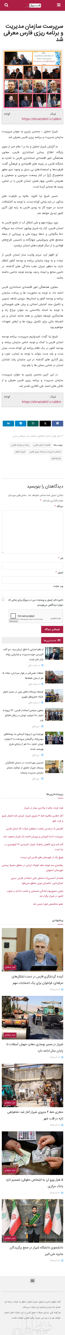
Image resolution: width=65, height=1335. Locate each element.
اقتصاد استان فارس (41, 445)
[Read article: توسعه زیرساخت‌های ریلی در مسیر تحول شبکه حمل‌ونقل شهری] (54, 695)
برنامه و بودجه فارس (20, 445)
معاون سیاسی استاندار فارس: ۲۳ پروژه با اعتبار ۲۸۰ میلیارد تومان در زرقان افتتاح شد (23, 715)
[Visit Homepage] (33, 5)
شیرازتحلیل (56, 458)
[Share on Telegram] (20, 423)
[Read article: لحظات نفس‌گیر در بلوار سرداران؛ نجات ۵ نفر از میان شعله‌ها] (54, 677)
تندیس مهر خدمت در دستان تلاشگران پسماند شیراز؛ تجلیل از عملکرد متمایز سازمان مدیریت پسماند (24, 768)
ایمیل (59, 573)
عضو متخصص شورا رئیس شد (48, 904)
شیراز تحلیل (20, 451)
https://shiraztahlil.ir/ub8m (41, 119)
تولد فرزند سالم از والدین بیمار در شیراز (43, 808)
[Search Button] (6, 5)
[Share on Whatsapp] (33, 423)
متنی (15, 436)
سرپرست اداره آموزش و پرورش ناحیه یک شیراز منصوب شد (33, 837)
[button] (33, 1281)
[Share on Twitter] (45, 423)
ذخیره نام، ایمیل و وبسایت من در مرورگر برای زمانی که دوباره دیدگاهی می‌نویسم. (35, 602)
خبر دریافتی (24, 436)
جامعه (33, 436)
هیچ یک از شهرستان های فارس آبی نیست (41, 857)
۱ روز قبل (36, 726)
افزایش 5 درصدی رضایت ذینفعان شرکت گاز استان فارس (34, 829)
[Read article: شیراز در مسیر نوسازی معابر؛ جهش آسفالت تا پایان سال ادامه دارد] (32, 1017)
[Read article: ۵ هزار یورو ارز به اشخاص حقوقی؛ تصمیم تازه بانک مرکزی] (32, 1153)
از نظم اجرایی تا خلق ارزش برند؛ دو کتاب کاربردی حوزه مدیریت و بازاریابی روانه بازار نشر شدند (23, 654)
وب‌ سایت (58, 586)
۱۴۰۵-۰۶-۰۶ (55, 1058)
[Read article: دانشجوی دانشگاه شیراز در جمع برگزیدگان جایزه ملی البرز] (32, 1221)
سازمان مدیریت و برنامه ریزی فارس (45, 451)
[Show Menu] (58, 5)
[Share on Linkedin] (8, 423)
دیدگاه (58, 506)
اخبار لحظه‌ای (44, 436)
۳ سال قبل (58, 436)
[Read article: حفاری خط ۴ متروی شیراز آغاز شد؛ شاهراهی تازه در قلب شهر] (32, 1085)
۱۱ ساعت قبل (34, 684)
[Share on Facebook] (57, 423)
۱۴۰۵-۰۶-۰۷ (55, 990)
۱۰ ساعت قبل (34, 666)
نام (60, 558)
